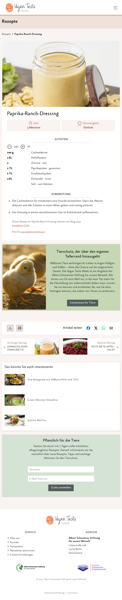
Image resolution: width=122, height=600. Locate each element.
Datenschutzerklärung (54, 593)
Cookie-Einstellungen (21, 555)
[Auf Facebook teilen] (88, 328)
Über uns (15, 538)
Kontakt (14, 542)
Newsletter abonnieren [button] (22, 550)
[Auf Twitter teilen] (96, 328)
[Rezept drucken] (20, 328)
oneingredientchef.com (32, 232)
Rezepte (6, 34)
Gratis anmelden (61, 487)
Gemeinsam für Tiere (82, 302)
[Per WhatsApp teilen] (103, 328)
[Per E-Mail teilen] (111, 328)
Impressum (73, 593)
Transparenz (16, 546)
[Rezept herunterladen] (10, 328)
